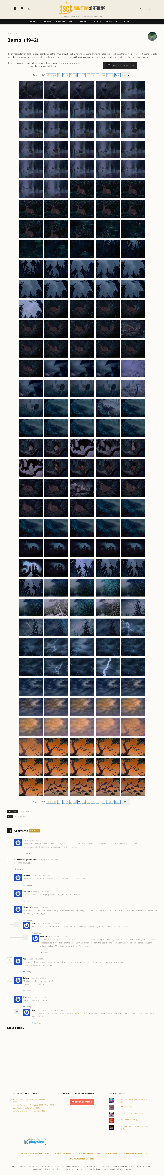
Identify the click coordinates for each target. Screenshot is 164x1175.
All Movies (46, 21)
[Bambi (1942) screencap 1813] (82, 138)
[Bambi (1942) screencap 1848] (82, 277)
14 (93, 75)
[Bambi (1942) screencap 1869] (107, 357)
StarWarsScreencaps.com (82, 1159)
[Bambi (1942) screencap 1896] (30, 477)
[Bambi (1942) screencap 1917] (56, 556)
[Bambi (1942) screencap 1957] (56, 716)
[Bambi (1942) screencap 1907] (56, 516)
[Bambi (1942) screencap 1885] (133, 417)
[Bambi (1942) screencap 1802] (56, 98)
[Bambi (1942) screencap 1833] (82, 218)
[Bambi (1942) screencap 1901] (30, 496)
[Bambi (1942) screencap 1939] (107, 636)
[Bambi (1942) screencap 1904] (107, 496)
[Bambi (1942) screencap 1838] (82, 238)
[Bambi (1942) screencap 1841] (30, 258)
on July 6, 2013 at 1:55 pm (38, 978)
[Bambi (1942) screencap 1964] (107, 735)
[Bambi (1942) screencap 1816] (30, 158)
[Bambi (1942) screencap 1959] (107, 716)
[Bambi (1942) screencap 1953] (82, 696)
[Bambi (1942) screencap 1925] (133, 576)
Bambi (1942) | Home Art (25, 859)
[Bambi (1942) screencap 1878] (82, 397)
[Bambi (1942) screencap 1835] (133, 218)
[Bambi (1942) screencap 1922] (56, 576)
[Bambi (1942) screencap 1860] (133, 317)
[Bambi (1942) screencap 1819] (107, 158)
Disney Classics (27, 811)
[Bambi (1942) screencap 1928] (82, 596)
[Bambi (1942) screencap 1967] (56, 755)
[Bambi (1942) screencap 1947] (56, 676)
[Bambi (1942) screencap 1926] (30, 596)
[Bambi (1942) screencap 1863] (82, 337)
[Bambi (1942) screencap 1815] (133, 138)
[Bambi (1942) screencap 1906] (30, 516)
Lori (24, 840)
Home (32, 21)
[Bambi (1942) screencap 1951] (30, 696)
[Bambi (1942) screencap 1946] (30, 676)
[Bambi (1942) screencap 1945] (133, 656)
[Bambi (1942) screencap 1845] (133, 258)
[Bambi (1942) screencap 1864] (107, 337)
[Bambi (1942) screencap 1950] (133, 676)
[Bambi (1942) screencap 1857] (56, 317)
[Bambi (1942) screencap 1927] (56, 596)
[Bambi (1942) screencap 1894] (107, 457)
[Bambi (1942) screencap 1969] (107, 755)
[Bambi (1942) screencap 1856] (30, 317)
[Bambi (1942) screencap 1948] (82, 676)
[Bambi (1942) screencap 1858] (82, 317)
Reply (49, 840)
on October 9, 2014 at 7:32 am (41, 891)
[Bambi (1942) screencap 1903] (82, 496)
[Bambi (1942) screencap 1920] (133, 556)
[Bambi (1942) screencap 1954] (107, 696)
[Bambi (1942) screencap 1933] (82, 616)
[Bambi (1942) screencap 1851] (30, 297)
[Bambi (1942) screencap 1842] (56, 258)
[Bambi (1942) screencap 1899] (107, 477)
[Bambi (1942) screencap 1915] (133, 536)
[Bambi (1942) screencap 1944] (107, 656)
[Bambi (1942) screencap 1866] (30, 357)
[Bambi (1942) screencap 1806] (30, 118)
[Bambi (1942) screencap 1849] (107, 277)
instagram (24, 8)
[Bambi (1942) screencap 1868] (82, 357)
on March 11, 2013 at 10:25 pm (36, 997)
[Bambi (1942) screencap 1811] (30, 138)
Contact (130, 21)
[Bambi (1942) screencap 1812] (56, 138)
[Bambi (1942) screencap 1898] (82, 477)
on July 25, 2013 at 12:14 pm (36, 959)
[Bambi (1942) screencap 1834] (107, 218)
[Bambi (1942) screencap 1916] (30, 556)
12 (84, 75)
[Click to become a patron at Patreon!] (82, 1105)
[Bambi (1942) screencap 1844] (107, 258)
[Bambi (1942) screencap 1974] (107, 775)
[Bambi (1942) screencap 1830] (133, 198)
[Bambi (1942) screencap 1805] (133, 98)
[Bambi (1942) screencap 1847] (56, 277)
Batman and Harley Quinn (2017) (132, 1113)
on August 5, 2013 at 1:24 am (41, 907)
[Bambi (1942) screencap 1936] (30, 636)
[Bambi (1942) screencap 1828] (82, 198)
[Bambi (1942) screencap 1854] (107, 297)
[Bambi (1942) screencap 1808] (82, 118)
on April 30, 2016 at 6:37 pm (36, 840)
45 (104, 75)
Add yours (34, 831)
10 (75, 75)
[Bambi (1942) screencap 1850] (133, 277)
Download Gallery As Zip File (123, 65)
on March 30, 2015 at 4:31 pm (40, 875)
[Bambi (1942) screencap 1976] (30, 795)
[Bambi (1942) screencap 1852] (56, 297)
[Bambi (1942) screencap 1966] (30, 755)
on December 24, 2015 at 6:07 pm (47, 860)
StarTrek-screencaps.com (136, 1153)
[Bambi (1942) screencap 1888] (82, 437)
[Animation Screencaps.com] (81, 7)
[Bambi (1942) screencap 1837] (56, 238)
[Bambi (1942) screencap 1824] (107, 178)
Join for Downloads (64, 1153)
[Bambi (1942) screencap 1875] (133, 377)
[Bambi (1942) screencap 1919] (107, 556)
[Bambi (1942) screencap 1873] (82, 377)
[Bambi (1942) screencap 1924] (107, 576)
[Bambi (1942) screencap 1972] (56, 775)
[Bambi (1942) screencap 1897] (56, 477)
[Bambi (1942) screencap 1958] (82, 716)
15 (97, 75)
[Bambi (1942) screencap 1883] (82, 417)
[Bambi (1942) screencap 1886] (30, 437)
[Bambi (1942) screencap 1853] (82, 297)
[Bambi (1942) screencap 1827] (56, 198)
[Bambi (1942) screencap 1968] (82, 755)
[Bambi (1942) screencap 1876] (30, 397)
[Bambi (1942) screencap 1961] (30, 735)
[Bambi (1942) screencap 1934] (107, 616)
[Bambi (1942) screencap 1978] (82, 795)
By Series (81, 21)
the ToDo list (79, 1013)
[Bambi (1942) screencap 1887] (56, 437)
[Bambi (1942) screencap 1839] (107, 238)
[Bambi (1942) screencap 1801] (30, 98)
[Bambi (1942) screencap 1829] (107, 198)
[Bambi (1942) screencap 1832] (56, 218)
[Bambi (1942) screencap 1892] (56, 457)
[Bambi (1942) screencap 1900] (133, 477)
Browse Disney (65, 21)
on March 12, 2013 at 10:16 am (53, 1010)
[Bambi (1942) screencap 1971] (30, 775)
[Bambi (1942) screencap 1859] (107, 317)
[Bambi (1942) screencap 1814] (107, 138)
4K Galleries (112, 21)
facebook (17, 8)
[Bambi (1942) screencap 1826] (30, 198)
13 (88, 75)
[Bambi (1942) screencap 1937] (56, 636)
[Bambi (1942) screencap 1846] (30, 277)
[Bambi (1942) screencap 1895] (133, 457)
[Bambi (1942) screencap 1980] (133, 795)
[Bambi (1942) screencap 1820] (133, 158)
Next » (110, 75)
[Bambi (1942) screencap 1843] (82, 258)
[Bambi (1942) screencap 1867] (56, 357)
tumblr (31, 8)
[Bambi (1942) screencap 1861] (30, 337)
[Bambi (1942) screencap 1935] (133, 616)
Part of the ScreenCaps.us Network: (33, 1153)
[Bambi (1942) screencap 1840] (133, 238)
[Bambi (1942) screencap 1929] (107, 596)
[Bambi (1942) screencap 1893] (82, 457)
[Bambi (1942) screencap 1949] (107, 676)
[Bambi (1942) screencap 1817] (56, 158)
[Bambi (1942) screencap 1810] (133, 118)
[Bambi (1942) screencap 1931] (30, 616)
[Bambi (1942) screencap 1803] (82, 98)
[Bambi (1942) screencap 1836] (30, 238)
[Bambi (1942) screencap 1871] (30, 377)
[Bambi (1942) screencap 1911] (30, 536)
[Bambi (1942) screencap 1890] (133, 437)
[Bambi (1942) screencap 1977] (56, 795)
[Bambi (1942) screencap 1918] (82, 556)
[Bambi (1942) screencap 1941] (30, 656)
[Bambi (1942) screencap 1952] (56, 696)
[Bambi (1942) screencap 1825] (133, 178)
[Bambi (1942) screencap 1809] (107, 118)
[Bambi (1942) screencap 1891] (30, 457)
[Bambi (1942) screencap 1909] (107, 516)
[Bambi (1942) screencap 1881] (30, 417)
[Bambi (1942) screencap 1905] (133, 496)
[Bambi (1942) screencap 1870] (133, 357)
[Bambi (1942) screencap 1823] (82, 178)
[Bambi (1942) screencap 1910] (133, 516)
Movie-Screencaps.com (89, 1153)
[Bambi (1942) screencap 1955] (133, 696)
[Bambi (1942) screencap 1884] (107, 417)
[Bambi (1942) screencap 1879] (107, 397)
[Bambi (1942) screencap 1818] (82, 158)
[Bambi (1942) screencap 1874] (107, 377)
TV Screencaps (111, 1153)
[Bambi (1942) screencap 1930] (133, 596)
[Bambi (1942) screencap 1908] (82, 516)
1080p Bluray (20, 816)
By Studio (96, 21)
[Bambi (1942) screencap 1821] (30, 178)
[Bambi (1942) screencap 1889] (107, 437)
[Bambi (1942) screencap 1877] (56, 397)
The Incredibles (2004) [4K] (130, 1120)
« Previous (51, 75)
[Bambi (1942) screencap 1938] (82, 636)
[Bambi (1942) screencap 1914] (107, 536)
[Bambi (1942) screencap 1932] (56, 616)
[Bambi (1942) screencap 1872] (56, 377)
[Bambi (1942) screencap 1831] (30, 218)
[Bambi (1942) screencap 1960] (133, 716)
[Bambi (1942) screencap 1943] (82, 656)
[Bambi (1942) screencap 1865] (133, 337)
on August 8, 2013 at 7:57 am (58, 936)
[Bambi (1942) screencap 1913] (82, 536)
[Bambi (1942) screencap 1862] (56, 337)
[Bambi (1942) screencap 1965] (133, 735)
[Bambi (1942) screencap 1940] (133, 636)
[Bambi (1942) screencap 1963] (82, 735)
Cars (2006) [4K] (126, 1107)
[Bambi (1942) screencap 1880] (133, 397)
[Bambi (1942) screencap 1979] (107, 795)
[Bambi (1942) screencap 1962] (56, 735)
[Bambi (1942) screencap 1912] (56, 536)
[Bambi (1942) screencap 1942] (56, 656)
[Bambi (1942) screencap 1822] (56, 178)
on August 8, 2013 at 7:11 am (52, 923)
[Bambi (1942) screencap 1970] (133, 755)
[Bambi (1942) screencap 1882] (56, 417)
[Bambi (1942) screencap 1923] (82, 576)
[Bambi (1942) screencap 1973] (82, 775)
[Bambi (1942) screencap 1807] (56, 118)
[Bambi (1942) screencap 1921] (30, 576)
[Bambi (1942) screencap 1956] (30, 716)
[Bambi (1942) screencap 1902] (56, 496)
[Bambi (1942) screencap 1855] (133, 297)
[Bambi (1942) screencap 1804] (107, 98)
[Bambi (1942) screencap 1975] (133, 775)
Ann (24, 959)
